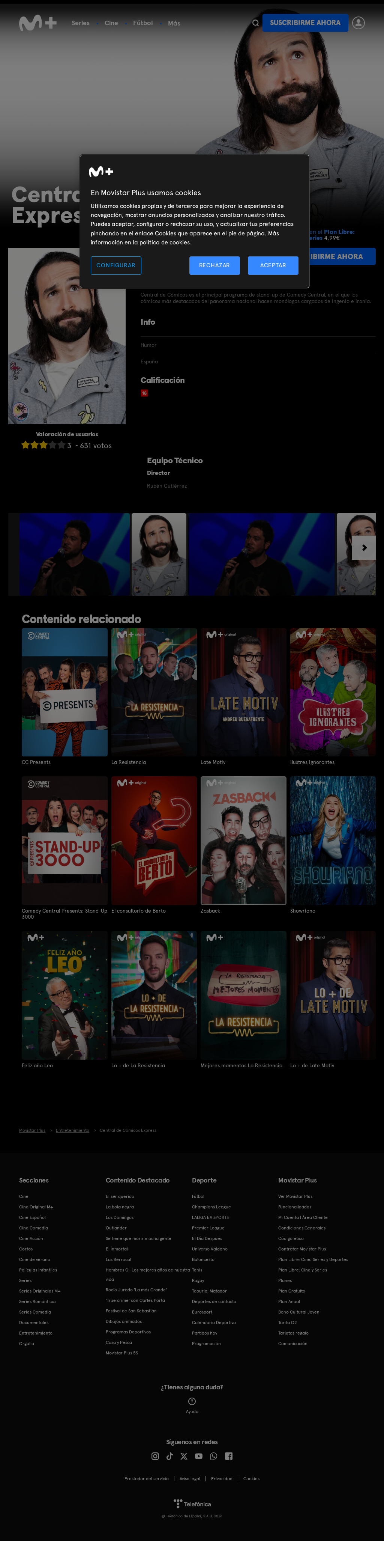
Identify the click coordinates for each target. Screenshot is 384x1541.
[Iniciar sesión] (358, 23)
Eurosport (202, 1312)
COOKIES (251, 1478)
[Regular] (43, 445)
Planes (285, 1280)
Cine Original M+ (36, 1207)
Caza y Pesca (119, 1342)
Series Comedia (35, 1312)
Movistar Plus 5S (122, 1353)
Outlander (116, 1228)
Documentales (33, 1322)
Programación (206, 1343)
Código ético (291, 1238)
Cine (111, 23)
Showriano (302, 911)
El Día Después (207, 1238)
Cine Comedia (33, 1228)
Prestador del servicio (146, 1478)
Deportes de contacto (214, 1301)
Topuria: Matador (209, 1291)
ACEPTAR (273, 265)
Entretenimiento (35, 1333)
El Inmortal (117, 1249)
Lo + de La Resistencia (138, 1065)
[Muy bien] (61, 445)
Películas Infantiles (38, 1270)
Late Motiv (213, 762)
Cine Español (32, 1217)
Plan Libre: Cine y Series (302, 1270)
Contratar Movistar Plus (302, 1249)
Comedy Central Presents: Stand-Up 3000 (64, 914)
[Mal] (34, 445)
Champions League (211, 1207)
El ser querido (120, 1196)
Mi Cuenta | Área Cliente (303, 1217)
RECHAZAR (215, 265)
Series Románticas (37, 1301)
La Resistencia (128, 762)
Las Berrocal (118, 1259)
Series (81, 23)
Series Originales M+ (39, 1291)
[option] (76, 554)
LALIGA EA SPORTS (210, 1217)
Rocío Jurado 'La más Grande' (136, 1289)
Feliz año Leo (37, 1065)
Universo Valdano (210, 1249)
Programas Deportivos (128, 1332)
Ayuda (192, 1411)
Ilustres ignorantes (312, 762)
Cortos (26, 1249)
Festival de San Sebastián (131, 1311)
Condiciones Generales (302, 1228)
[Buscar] (255, 23)
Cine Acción (31, 1238)
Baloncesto (203, 1259)
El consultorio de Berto (138, 911)
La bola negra (120, 1207)
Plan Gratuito (291, 1291)
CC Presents (36, 762)
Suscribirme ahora (305, 22)
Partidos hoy (204, 1333)
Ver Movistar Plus (295, 1196)
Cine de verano (34, 1259)
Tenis (197, 1270)
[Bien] (52, 445)
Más (174, 23)
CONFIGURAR (115, 265)
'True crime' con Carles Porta (135, 1300)
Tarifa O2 (287, 1322)
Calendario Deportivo (214, 1322)
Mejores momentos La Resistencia (241, 1065)
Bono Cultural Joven (299, 1312)
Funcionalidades (294, 1207)
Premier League (208, 1228)
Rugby (198, 1280)
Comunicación (293, 1343)
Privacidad (221, 1478)
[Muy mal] (25, 445)
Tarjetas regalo (293, 1333)
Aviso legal (190, 1478)
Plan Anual (289, 1301)
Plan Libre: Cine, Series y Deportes (313, 1259)
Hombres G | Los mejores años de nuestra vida (148, 1274)
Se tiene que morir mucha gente (138, 1238)
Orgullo (26, 1343)
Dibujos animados (124, 1321)
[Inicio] (38, 23)
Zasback (210, 911)
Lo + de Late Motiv (312, 1065)
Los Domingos (120, 1217)
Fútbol (143, 23)
